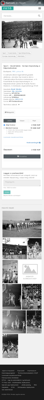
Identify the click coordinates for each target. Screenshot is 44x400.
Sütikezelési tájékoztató (26, 387)
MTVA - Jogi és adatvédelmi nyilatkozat (16, 380)
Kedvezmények (33, 143)
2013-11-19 (19, 99)
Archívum (16, 3)
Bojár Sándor (16, 89)
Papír (34, 121)
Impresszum (31, 371)
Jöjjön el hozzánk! (8, 371)
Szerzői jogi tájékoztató (10, 385)
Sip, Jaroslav (17, 91)
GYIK (13, 387)
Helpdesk (5, 387)
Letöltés (9, 121)
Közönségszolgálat (8, 373)
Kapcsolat (20, 371)
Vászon (22, 121)
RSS (35, 385)
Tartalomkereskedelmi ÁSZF (28, 373)
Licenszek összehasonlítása (13, 137)
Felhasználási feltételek (10, 378)
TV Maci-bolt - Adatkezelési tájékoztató (16, 382)
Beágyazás (10, 112)
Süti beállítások (7, 390)
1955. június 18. (18, 71)
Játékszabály (26, 385)
